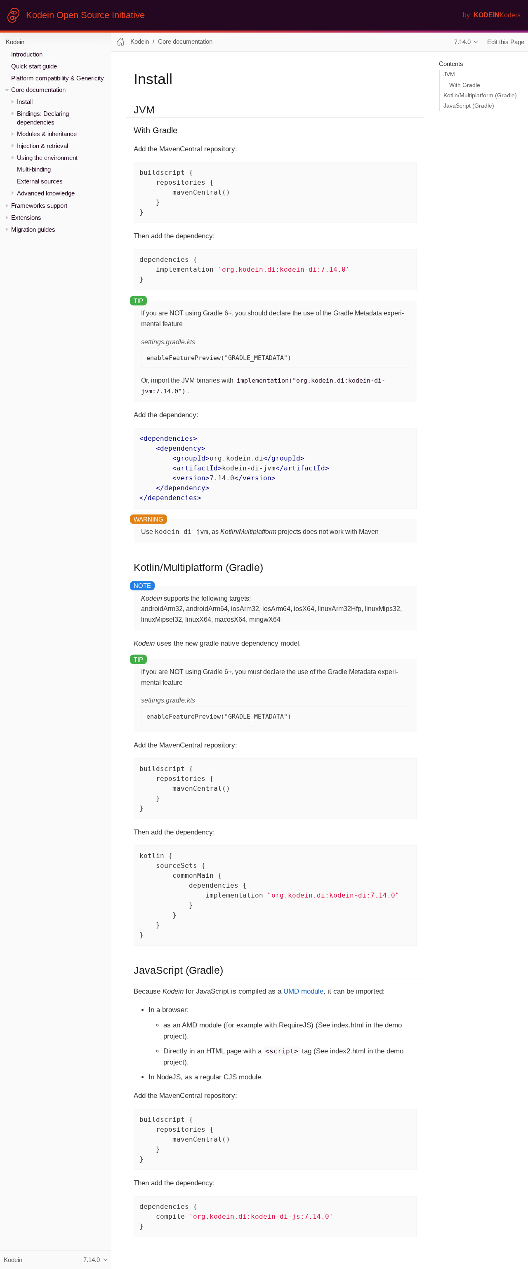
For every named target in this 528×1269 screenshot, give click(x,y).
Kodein (15, 41)
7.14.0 (462, 41)
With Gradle (464, 85)
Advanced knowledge (46, 193)
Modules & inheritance (47, 133)
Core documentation (38, 89)
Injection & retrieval (42, 145)
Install (25, 101)
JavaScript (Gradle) (468, 106)
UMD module (303, 991)
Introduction (26, 54)
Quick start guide (34, 66)
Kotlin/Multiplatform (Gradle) (480, 95)
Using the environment (47, 157)
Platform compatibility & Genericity (57, 78)
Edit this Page (505, 41)
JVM (449, 74)
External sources (40, 181)
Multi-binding (34, 169)
